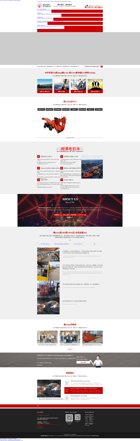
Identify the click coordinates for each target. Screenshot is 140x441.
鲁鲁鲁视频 (13, 440)
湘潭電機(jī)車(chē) (50, 66)
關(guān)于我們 (50, 1)
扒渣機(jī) (74, 109)
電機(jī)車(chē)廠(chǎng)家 (91, 423)
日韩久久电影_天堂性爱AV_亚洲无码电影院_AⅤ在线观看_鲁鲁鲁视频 (10, 0)
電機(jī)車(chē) (41, 109)
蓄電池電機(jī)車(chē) (75, 66)
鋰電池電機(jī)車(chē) (65, 110)
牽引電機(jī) (98, 109)
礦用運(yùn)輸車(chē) (82, 110)
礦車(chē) (91, 109)
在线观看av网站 (2, 440)
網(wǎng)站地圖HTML (67, 434)
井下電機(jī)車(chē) (58, 66)
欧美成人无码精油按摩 (8, 440)
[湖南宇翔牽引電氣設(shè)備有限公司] (59, 5)
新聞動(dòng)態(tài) (87, 423)
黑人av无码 (21, 440)
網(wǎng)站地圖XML (73, 434)
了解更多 (40, 427)
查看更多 (70, 349)
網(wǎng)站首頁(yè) (40, 1)
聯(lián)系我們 (87, 425)
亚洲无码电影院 (17, 440)
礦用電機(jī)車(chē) (66, 66)
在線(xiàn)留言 (45, 1)
